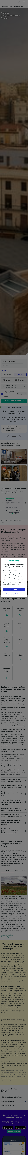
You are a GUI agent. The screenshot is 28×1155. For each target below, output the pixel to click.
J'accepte (14, 589)
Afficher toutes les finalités (14, 594)
